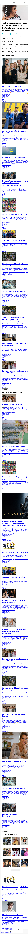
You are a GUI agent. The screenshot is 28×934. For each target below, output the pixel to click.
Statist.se (7, 929)
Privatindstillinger (7, 931)
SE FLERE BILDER (16, 869)
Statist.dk (11, 929)
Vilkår (2, 931)
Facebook (3, 929)
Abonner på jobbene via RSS (7, 932)
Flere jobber (5, 389)
